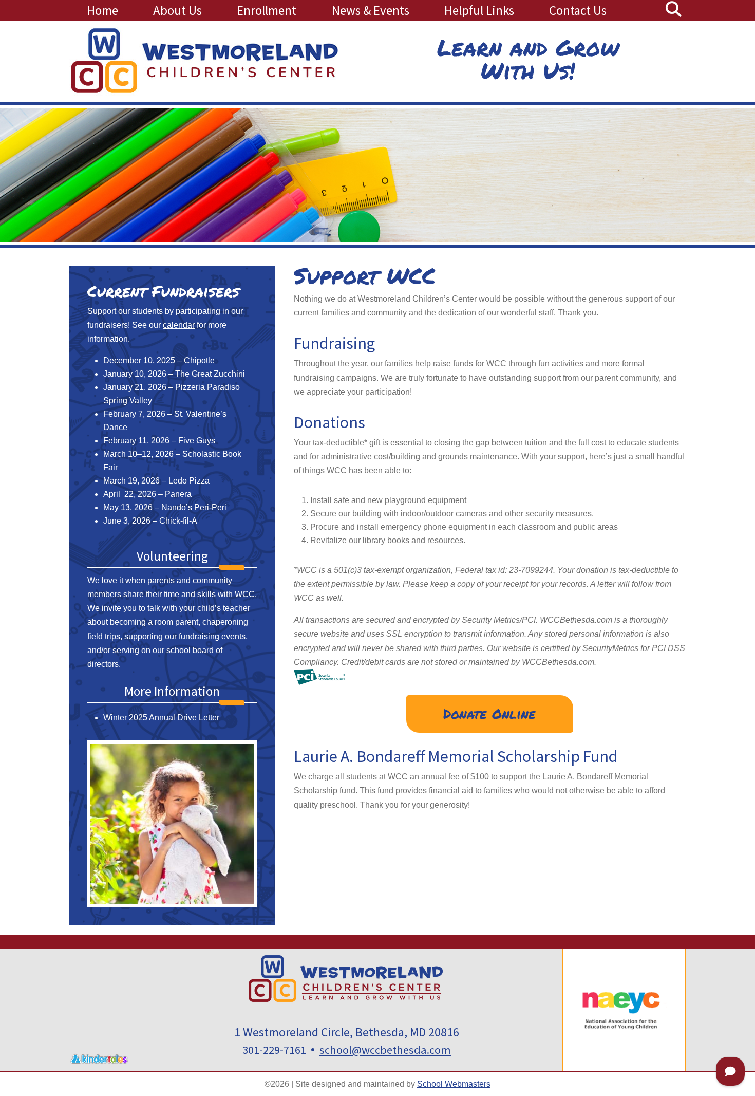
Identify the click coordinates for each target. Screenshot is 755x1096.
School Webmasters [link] (453, 1084)
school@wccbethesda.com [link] (385, 1050)
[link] (673, 12)
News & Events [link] (370, 10)
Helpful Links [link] (479, 10)
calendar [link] (179, 325)
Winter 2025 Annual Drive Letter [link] (161, 717)
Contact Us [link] (578, 10)
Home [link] (102, 10)
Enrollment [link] (266, 10)
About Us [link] (177, 10)
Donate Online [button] (489, 713)
